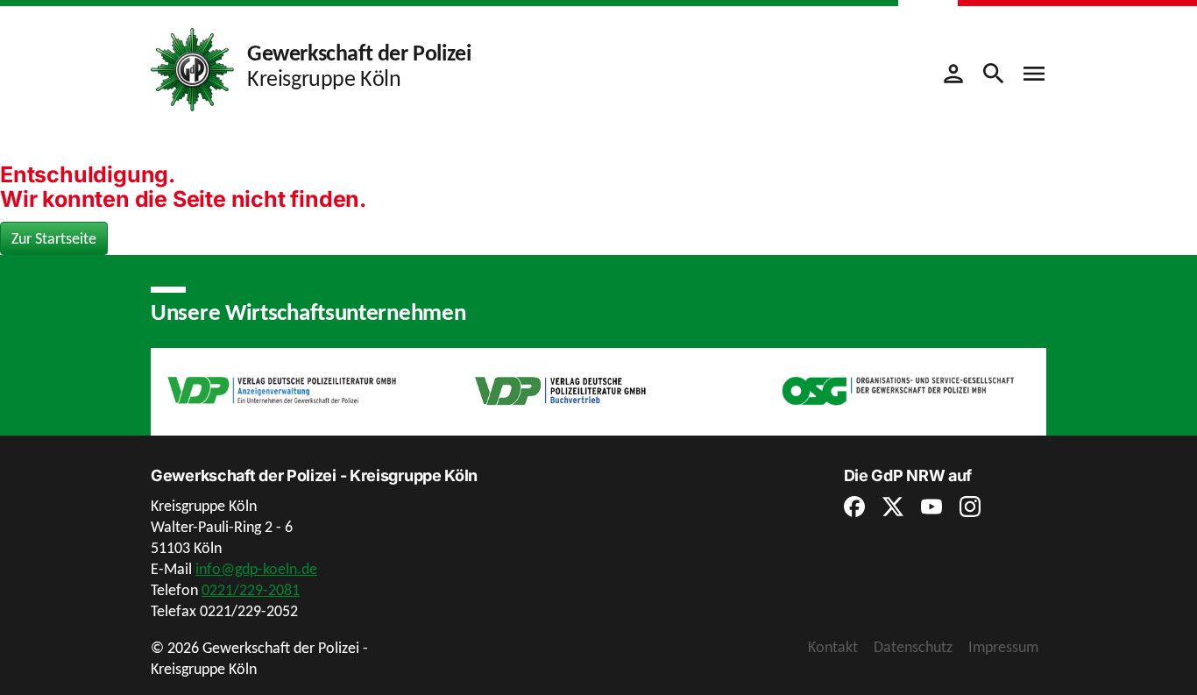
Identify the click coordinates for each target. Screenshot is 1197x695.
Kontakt (833, 646)
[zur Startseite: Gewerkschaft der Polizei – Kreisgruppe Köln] (192, 68)
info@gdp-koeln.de (256, 568)
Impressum (1003, 646)
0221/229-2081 (251, 589)
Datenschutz (913, 646)
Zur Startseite (53, 238)
